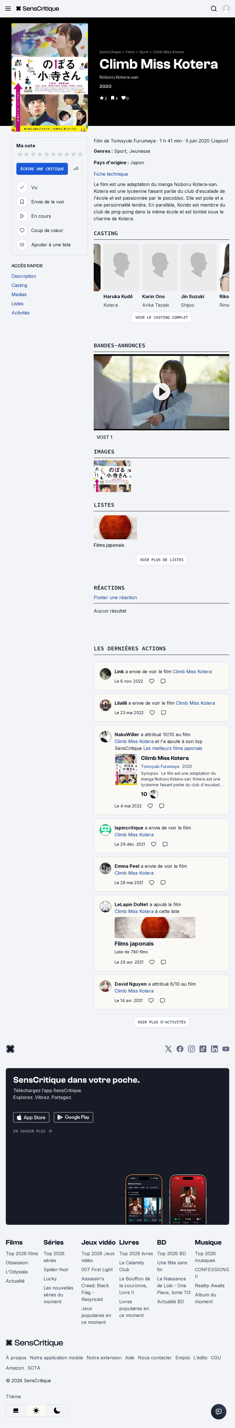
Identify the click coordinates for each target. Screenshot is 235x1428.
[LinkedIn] (214, 1050)
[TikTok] (202, 1050)
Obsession (17, 1262)
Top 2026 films (22, 1253)
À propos (16, 1357)
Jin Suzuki (192, 296)
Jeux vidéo (98, 1242)
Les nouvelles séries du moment (58, 1294)
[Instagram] (191, 1050)
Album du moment (205, 1298)
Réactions (109, 587)
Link (119, 671)
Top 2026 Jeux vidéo (98, 1257)
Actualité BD (170, 1301)
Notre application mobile (56, 1357)
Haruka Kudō (118, 296)
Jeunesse (139, 151)
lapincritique (129, 828)
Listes (104, 504)
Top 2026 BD (171, 1253)
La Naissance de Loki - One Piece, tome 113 (174, 1285)
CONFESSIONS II (212, 1273)
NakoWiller (127, 734)
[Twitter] (168, 1050)
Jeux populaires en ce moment (96, 1315)
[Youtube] (225, 1050)
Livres (129, 1242)
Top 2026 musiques (205, 1257)
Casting (106, 233)
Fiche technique (111, 174)
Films (130, 52)
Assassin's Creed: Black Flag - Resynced (95, 1289)
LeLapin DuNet (131, 904)
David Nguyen (131, 984)
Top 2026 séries (54, 1257)
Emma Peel (127, 866)
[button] (226, 8)
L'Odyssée (17, 1272)
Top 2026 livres (136, 1253)
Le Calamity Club (131, 1266)
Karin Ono (153, 296)
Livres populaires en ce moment (134, 1308)
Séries (54, 1242)
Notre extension (104, 1357)
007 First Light (97, 1269)
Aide (129, 1357)
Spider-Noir (56, 1269)
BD (161, 1242)
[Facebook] (180, 1050)
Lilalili (121, 703)
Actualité (15, 1281)
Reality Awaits (210, 1285)
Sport (143, 52)
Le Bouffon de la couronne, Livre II (134, 1285)
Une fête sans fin (172, 1266)
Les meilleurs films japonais (172, 748)
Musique (208, 1242)
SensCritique (110, 52)
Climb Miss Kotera (168, 52)
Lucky (50, 1279)
